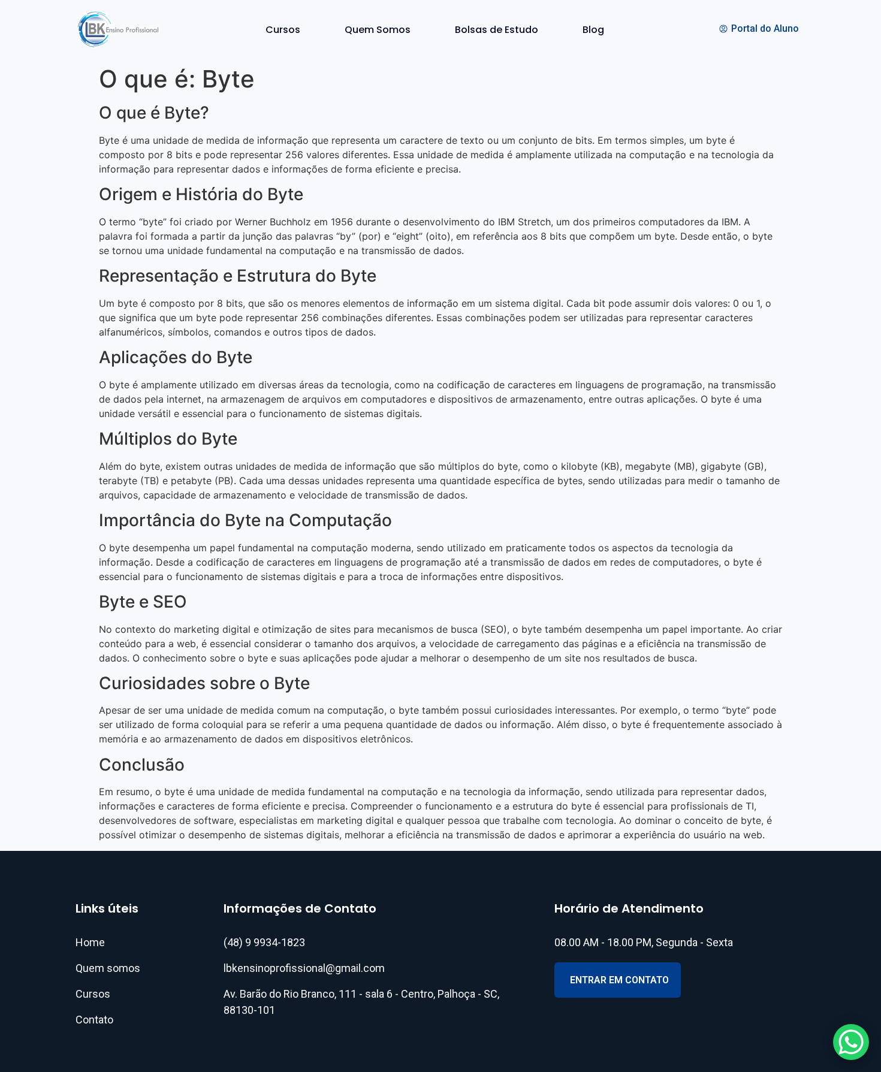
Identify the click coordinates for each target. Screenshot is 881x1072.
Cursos (282, 30)
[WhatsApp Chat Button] (851, 1042)
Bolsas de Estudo (496, 30)
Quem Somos (378, 30)
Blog (593, 30)
